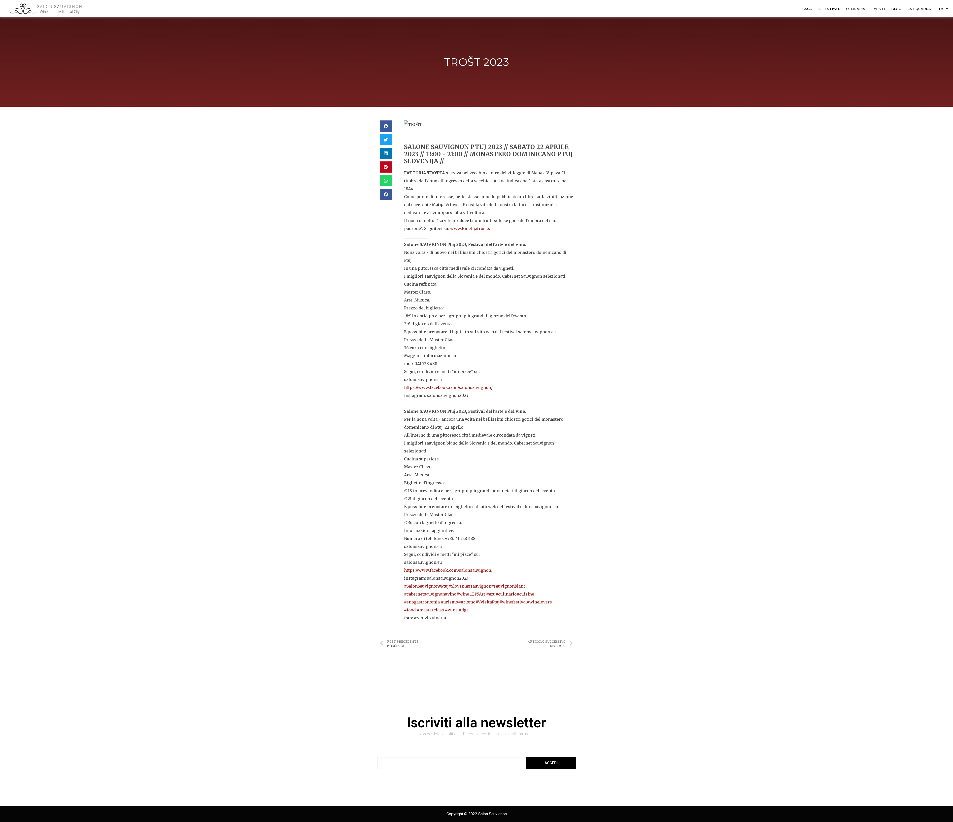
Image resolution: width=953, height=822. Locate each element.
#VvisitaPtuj (487, 601)
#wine (463, 594)
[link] (448, 387)
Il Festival (829, 9)
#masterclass (431, 609)
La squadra (919, 9)
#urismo (449, 601)
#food (410, 609)
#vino (450, 594)
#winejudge (457, 609)
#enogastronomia (422, 601)
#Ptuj (443, 586)
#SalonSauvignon (421, 586)
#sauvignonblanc (508, 586)
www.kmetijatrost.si (471, 228)
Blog (896, 9)
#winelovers (539, 601)
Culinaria (855, 9)
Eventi (878, 9)
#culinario (506, 594)
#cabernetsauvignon (424, 594)
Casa (807, 9)
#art (491, 594)
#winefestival (513, 601)
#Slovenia (458, 586)
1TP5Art (478, 594)
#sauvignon (479, 586)
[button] (386, 126)
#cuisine (525, 594)
